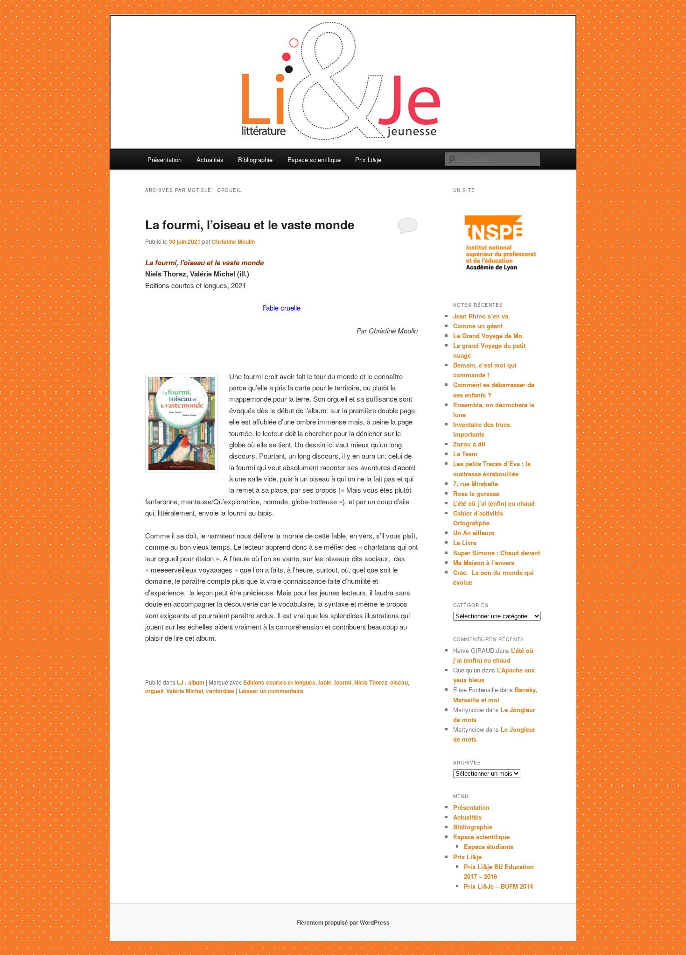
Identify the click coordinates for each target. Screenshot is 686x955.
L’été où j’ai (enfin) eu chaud (494, 503)
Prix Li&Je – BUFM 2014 (498, 886)
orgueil (154, 690)
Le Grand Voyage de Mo (487, 335)
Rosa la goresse (476, 493)
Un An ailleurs (473, 532)
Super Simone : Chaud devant (496, 552)
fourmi (342, 682)
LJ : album (190, 682)
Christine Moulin (233, 241)
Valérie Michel (184, 690)
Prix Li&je (368, 159)
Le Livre (464, 542)
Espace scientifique (314, 159)
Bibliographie (255, 159)
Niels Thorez (370, 682)
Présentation (164, 159)
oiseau (399, 682)
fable (324, 682)
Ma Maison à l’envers (483, 562)
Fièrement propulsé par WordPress (343, 922)
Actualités (210, 159)
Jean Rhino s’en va (480, 315)
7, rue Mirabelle (475, 483)
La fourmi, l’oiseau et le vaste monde (249, 224)
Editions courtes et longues (279, 682)
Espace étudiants (488, 846)
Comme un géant (478, 325)
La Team (465, 453)
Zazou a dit (469, 443)
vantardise (220, 690)
